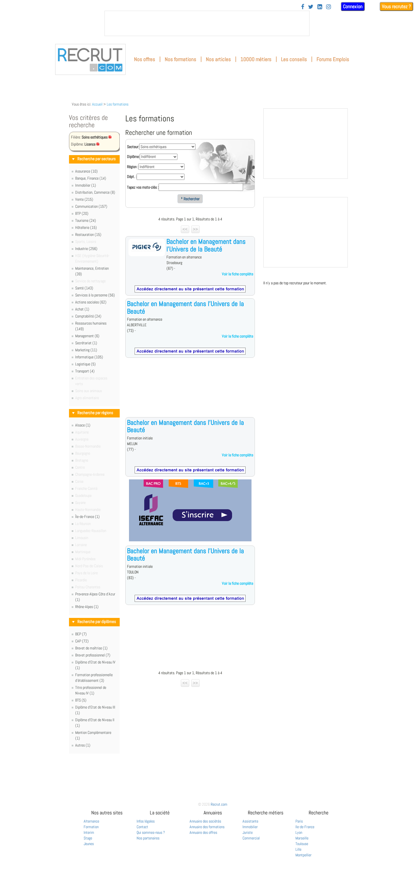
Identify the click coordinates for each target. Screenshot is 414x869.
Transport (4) (85, 371)
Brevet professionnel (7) (92, 655)
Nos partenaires (148, 838)
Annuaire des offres (203, 832)
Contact (142, 826)
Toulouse (301, 843)
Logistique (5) (85, 364)
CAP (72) (82, 641)
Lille (298, 849)
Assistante (250, 821)
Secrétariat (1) (86, 342)
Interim (89, 832)
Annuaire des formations (207, 826)
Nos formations (180, 59)
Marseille (301, 838)
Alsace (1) (82, 425)
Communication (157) (91, 206)
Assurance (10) (86, 171)
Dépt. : (132, 176)
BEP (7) (81, 633)
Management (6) (87, 335)
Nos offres (144, 59)
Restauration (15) (88, 234)
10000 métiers (256, 59)
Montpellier (303, 854)
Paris (299, 821)
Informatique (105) (89, 356)
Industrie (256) (86, 248)
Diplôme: (133, 156)
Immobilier (250, 826)
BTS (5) (80, 700)
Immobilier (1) (85, 185)
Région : (132, 166)
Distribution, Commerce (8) (95, 192)
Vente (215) (84, 199)
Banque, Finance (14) (90, 178)
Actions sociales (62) (90, 302)
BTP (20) (81, 213)
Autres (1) (82, 745)
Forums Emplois (333, 59)
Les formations (117, 104)
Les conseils (294, 59)
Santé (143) (84, 288)
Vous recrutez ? (396, 6)
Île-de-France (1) (87, 516)
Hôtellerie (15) (86, 227)
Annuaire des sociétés (205, 821)
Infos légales (146, 821)
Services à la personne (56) (95, 295)
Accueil (97, 104)
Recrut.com (219, 804)
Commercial (251, 838)
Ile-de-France (304, 826)
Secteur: (133, 146)
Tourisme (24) (85, 220)
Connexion (352, 6)
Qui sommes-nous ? (151, 832)
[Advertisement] (190, 391)
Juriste (247, 832)
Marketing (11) (86, 349)
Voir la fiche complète (237, 273)
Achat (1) (82, 309)
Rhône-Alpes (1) (87, 606)
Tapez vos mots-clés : (143, 187)
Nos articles (218, 59)
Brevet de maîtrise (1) (91, 648)
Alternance (91, 821)
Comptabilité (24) (88, 316)
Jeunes (89, 843)
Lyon (298, 832)
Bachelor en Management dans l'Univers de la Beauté (206, 245)
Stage (88, 838)
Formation (91, 826)
